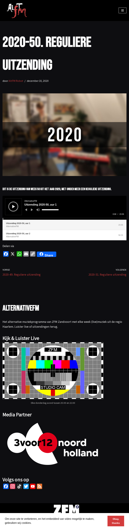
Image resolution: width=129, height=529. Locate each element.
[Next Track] (32, 209)
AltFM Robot (16, 81)
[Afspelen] (13, 206)
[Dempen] (38, 210)
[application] (64, 208)
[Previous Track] (26, 209)
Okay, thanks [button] (116, 521)
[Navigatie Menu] (122, 10)
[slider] (50, 209)
